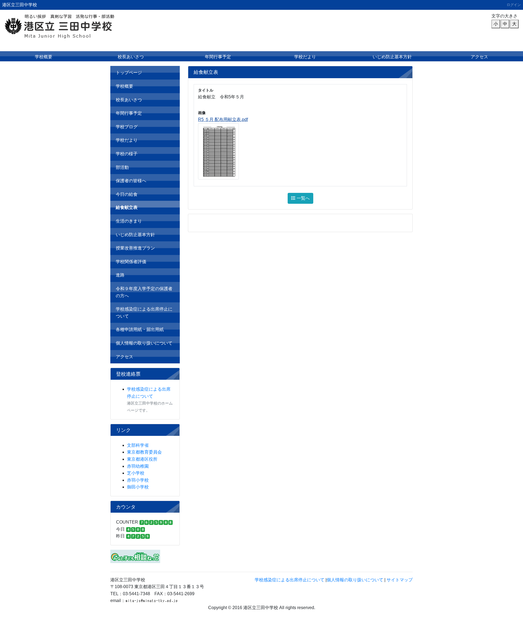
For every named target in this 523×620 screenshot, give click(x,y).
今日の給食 (127, 194)
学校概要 (43, 56)
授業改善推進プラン (135, 248)
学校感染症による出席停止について (144, 312)
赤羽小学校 (138, 480)
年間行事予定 (218, 56)
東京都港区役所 (142, 459)
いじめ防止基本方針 (392, 56)
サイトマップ (400, 580)
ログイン (514, 5)
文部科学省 (138, 445)
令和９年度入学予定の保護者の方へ (144, 292)
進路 (120, 275)
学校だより (305, 56)
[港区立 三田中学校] (72, 26)
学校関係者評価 (131, 261)
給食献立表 (127, 207)
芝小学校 (135, 473)
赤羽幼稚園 (138, 466)
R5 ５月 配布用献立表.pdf (223, 119)
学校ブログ (127, 126)
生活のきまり (129, 221)
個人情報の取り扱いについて (144, 343)
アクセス (479, 56)
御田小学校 (138, 487)
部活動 (122, 167)
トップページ (129, 72)
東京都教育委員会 (144, 452)
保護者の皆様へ (131, 180)
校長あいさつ (131, 56)
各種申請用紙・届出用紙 (140, 329)
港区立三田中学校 (19, 4)
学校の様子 (127, 153)
